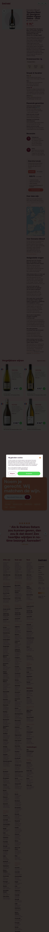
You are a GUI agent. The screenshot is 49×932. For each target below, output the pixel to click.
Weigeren (12, 473)
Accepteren (29, 473)
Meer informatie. (24, 468)
